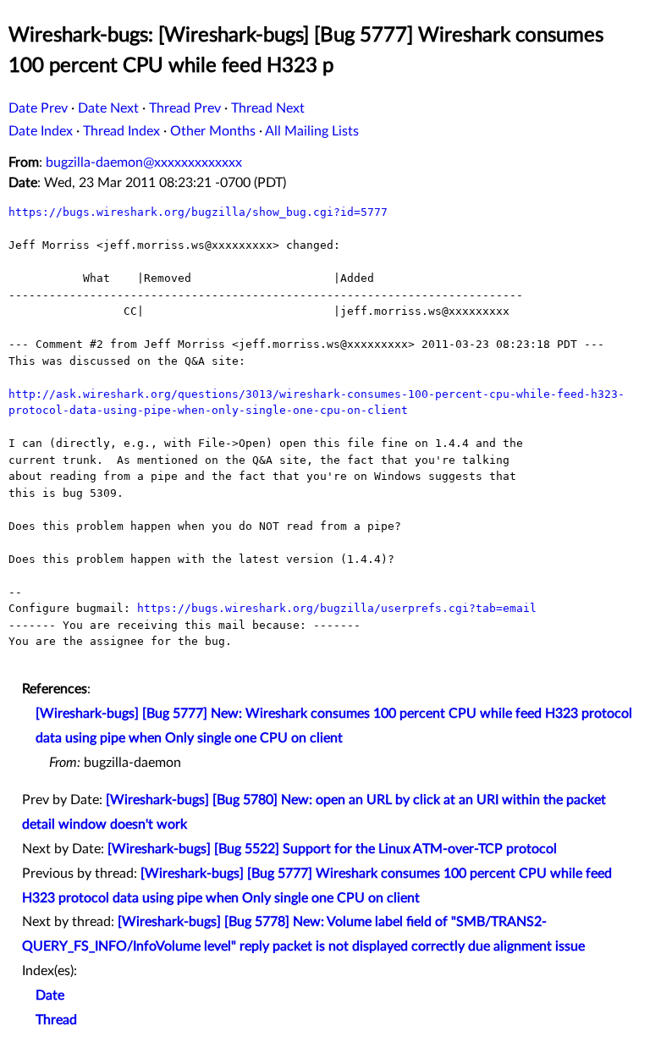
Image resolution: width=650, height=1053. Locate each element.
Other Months (213, 131)
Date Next (108, 108)
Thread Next (268, 108)
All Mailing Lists (312, 131)
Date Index (40, 131)
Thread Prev (185, 108)
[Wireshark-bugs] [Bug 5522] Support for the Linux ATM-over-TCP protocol (332, 849)
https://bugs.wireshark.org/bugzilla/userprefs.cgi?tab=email (337, 608)
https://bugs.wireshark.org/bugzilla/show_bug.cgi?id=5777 (198, 212)
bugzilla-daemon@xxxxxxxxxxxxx (144, 162)
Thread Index (121, 131)
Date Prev (38, 108)
